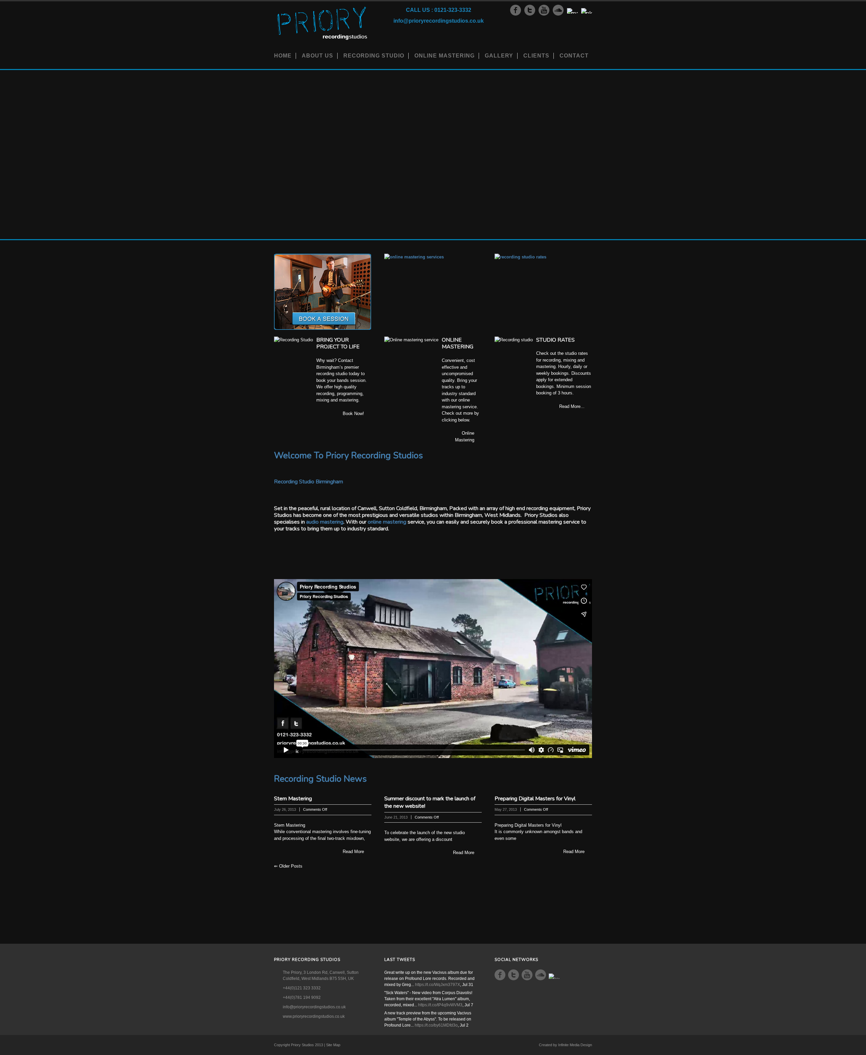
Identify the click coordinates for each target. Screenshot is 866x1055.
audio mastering (324, 522)
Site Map (333, 1045)
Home (283, 56)
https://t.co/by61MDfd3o (436, 1025)
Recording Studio (373, 56)
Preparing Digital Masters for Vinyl (535, 798)
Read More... (572, 406)
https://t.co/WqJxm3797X (437, 984)
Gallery (499, 56)
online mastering (387, 522)
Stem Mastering (293, 798)
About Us (317, 56)
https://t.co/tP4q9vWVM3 (440, 1005)
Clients (536, 56)
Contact (574, 56)
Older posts (288, 866)
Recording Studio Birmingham (308, 481)
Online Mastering (444, 56)
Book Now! (353, 413)
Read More (353, 851)
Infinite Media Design (575, 1045)
